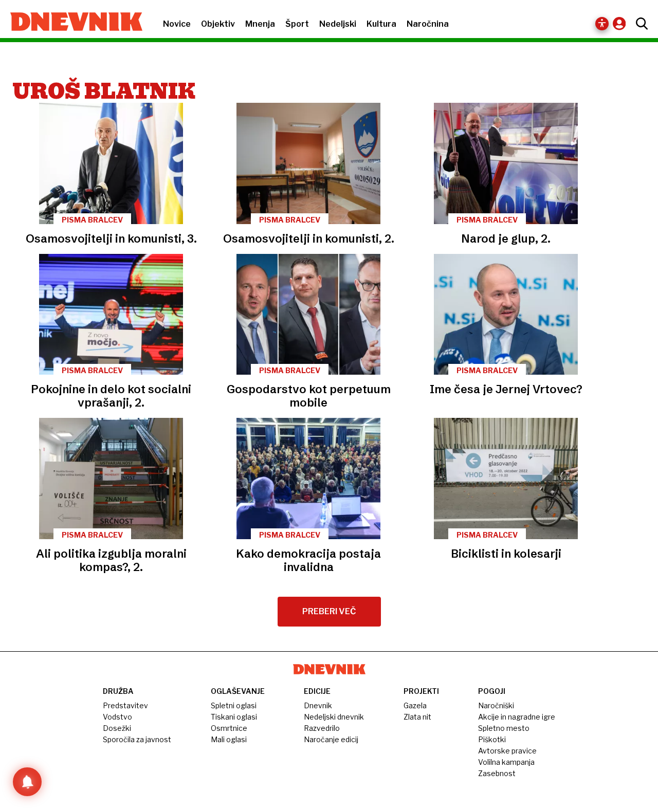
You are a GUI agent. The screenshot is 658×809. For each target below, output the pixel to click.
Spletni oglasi (234, 705)
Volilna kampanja (506, 762)
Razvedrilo (322, 728)
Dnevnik (318, 705)
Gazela (415, 705)
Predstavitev (125, 705)
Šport (297, 24)
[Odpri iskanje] (639, 23)
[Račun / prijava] (622, 23)
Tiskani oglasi (234, 716)
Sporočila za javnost (137, 739)
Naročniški (496, 705)
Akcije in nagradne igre (516, 716)
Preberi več (329, 611)
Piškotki (492, 739)
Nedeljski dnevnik (334, 716)
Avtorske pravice (507, 750)
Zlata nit (417, 716)
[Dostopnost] (602, 23)
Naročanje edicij (331, 739)
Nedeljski (337, 24)
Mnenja (260, 24)
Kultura (381, 24)
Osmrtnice (229, 728)
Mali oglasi (229, 739)
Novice (177, 24)
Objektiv (218, 24)
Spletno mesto (503, 728)
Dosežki (117, 728)
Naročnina (428, 24)
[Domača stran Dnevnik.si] (71, 22)
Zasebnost (497, 773)
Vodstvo (117, 716)
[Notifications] (27, 781)
